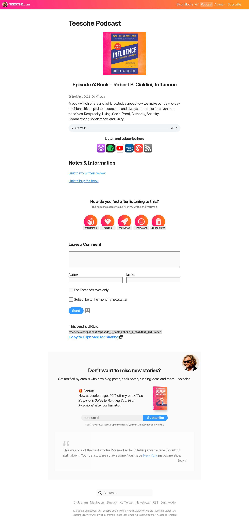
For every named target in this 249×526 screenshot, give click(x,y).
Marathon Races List (115, 514)
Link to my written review (87, 173)
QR (99, 510)
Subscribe (234, 4)
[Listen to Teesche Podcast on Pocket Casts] (138, 151)
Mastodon (97, 502)
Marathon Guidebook (85, 510)
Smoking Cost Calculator (141, 514)
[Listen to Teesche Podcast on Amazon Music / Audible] (129, 151)
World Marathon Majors (140, 510)
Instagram (80, 502)
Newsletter (143, 502)
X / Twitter (126, 502)
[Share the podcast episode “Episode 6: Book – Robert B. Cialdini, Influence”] (121, 337)
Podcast (206, 4)
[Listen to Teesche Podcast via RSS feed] (148, 151)
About (218, 4)
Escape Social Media (114, 510)
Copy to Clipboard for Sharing (93, 337)
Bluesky (111, 502)
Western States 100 (165, 510)
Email (130, 274)
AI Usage (162, 514)
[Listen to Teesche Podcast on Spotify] (110, 151)
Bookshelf (192, 4)
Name (73, 274)
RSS (155, 502)
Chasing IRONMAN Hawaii (87, 514)
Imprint (173, 514)
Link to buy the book (84, 181)
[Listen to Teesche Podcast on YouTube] (119, 151)
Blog (179, 4)
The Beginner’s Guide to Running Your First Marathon (110, 400)
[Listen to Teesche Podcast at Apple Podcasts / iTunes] (101, 151)
